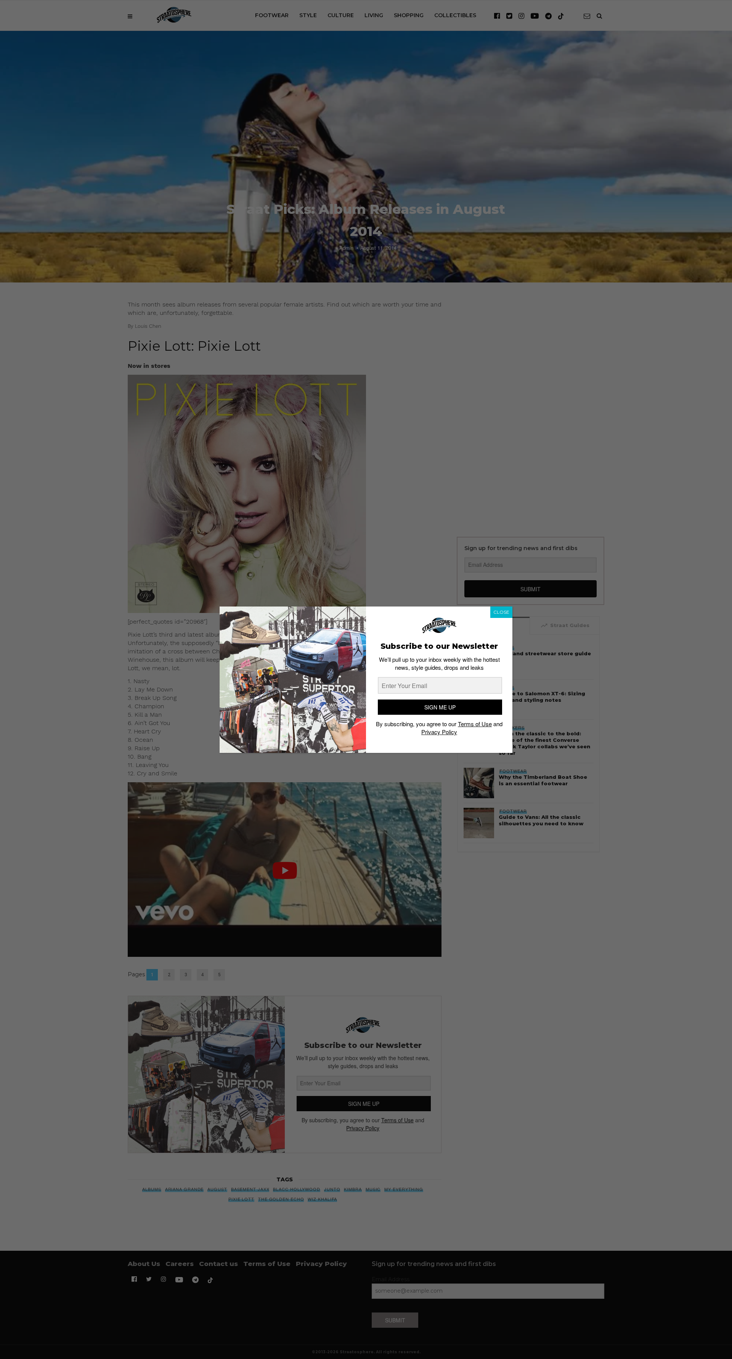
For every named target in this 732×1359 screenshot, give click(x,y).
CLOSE (501, 612)
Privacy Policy (439, 732)
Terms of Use (475, 724)
